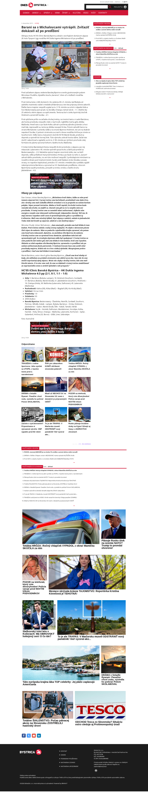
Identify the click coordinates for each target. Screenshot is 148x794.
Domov (26, 13)
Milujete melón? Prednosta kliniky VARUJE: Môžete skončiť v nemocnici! (109, 93)
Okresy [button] (35, 13)
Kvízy (93, 13)
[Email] (34, 735)
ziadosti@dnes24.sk (100, 766)
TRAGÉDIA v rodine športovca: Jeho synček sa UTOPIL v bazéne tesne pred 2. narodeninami (110, 58)
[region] (48, 5)
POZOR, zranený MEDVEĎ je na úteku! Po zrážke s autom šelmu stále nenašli (110, 29)
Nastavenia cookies (67, 762)
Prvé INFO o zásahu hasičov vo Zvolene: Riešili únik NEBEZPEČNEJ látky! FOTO (110, 39)
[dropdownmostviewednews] (110, 44)
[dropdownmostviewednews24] (110, 68)
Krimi (57, 13)
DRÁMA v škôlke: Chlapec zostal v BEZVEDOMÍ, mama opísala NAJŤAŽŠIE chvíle (111, 34)
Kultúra (77, 13)
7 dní (115, 48)
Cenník (63, 755)
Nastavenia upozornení (69, 766)
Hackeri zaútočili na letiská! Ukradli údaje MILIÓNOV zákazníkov (44, 491)
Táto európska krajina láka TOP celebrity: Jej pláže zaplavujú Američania (110, 82)
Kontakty (102, 13)
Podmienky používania (68, 759)
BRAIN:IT (64, 783)
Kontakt (63, 751)
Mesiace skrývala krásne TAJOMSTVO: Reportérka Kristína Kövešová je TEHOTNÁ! (50, 481)
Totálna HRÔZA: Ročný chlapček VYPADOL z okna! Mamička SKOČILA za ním (111, 53)
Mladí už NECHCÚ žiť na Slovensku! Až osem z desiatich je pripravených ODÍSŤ (49, 501)
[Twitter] (29, 735)
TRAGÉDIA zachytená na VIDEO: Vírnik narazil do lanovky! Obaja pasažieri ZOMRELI (50, 497)
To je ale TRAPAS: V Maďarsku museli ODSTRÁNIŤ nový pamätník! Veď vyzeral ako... (50, 494)
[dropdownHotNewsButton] (110, 97)
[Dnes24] (40, 5)
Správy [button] (47, 13)
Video (85, 13)
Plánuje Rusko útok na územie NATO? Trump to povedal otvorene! (45, 477)
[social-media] (95, 771)
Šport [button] (65, 13)
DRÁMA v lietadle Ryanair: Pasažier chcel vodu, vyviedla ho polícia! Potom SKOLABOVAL (52, 487)
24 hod (120, 48)
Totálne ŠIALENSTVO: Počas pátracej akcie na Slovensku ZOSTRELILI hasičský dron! (50, 484)
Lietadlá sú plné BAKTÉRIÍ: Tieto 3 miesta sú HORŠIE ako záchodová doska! (110, 87)
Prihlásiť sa (118, 7)
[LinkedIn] (39, 735)
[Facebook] (23, 735)
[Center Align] (110, 7)
